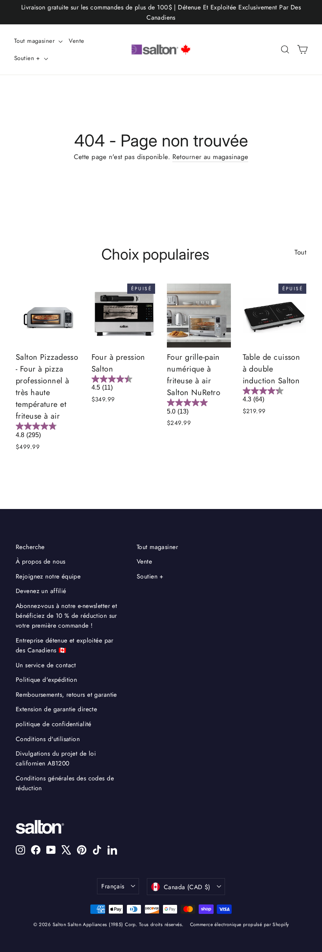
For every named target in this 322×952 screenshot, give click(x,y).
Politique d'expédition (46, 679)
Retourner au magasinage (210, 156)
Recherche (30, 546)
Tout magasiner (35, 41)
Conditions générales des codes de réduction (65, 783)
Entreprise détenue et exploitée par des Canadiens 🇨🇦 (64, 645)
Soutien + (28, 58)
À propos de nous (41, 561)
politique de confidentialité (53, 724)
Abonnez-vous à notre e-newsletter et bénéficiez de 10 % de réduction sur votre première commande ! (66, 615)
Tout (300, 252)
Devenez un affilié (41, 590)
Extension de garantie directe (56, 709)
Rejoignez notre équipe (48, 576)
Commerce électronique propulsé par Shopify (239, 924)
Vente (76, 41)
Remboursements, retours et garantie (66, 694)
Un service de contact (46, 665)
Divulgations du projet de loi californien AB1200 (56, 758)
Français (112, 886)
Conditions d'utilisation (48, 738)
